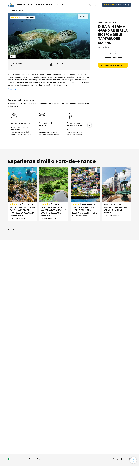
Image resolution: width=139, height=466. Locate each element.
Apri (84, 16)
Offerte (39, 4)
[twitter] (117, 459)
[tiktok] (126, 459)
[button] (99, 5)
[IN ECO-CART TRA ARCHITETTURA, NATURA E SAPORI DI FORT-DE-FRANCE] (116, 194)
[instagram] (113, 459)
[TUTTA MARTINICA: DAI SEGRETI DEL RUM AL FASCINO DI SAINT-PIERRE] (85, 194)
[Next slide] (90, 125)
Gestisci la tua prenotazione (56, 4)
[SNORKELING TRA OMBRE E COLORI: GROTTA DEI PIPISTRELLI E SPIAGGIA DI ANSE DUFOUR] (22, 194)
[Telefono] (90, 4)
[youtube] (130, 459)
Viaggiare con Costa (25, 4)
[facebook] (122, 459)
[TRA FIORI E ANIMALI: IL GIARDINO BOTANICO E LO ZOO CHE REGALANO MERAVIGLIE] (53, 194)
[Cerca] (94, 4)
